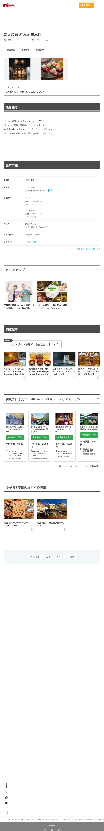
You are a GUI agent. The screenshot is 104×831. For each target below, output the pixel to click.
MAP (50, 191)
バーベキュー (70, 466)
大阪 (48, 557)
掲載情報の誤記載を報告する (88, 249)
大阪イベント (65, 819)
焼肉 (73, 557)
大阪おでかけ (54, 819)
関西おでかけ (30, 819)
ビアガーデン (83, 466)
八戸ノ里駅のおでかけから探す (83, 819)
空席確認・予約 (15, 437)
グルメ (60, 557)
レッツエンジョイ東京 (16, 819)
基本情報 (12, 165)
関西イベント (42, 819)
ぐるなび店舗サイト (33, 241)
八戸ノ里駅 (34, 557)
